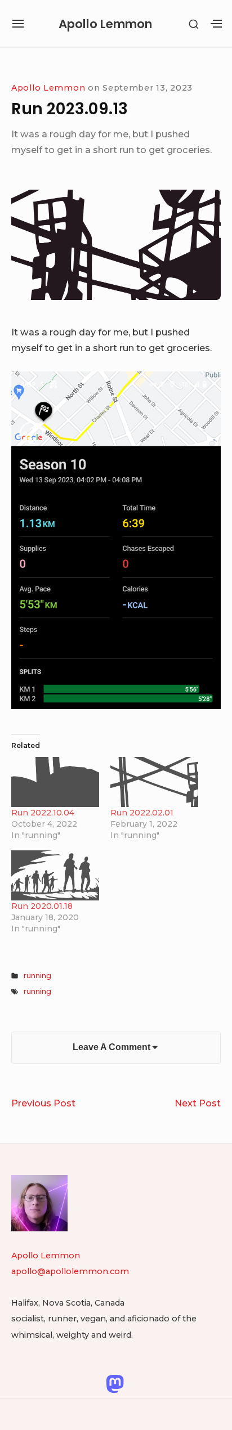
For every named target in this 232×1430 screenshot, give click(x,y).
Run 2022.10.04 (42, 813)
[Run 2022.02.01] (154, 782)
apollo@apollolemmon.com (70, 1271)
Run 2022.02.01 (141, 813)
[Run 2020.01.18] (55, 875)
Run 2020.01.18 (42, 906)
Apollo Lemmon (105, 24)
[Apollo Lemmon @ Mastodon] (115, 1383)
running (37, 975)
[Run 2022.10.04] (55, 782)
